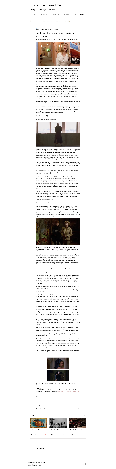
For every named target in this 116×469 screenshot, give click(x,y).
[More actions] (79, 29)
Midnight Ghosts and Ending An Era (77, 430)
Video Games (50, 21)
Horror (38, 21)
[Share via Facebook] (36, 405)
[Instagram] (86, 464)
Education (59, 21)
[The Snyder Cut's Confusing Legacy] (58, 423)
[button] (84, 21)
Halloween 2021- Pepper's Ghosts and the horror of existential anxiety (38, 430)
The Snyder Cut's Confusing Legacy (57, 430)
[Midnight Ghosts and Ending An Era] (77, 423)
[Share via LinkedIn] (42, 405)
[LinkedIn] (83, 464)
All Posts (32, 21)
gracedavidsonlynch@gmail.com (38, 462)
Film (44, 21)
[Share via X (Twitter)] (39, 405)
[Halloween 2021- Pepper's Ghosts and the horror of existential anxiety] (38, 423)
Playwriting (67, 21)
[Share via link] (45, 405)
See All (85, 415)
